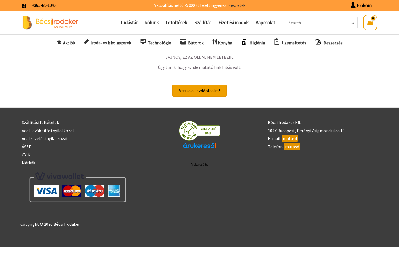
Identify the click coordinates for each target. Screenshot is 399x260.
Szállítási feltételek (40, 122)
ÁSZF (26, 146)
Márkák (28, 162)
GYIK (26, 154)
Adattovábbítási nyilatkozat (48, 130)
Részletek (236, 5)
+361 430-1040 (43, 5)
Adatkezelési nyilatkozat (45, 138)
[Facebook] (24, 5)
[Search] (352, 22)
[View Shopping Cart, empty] (370, 22)
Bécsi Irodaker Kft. (284, 122)
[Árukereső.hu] (199, 130)
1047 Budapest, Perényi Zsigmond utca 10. (307, 130)
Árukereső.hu (199, 164)
